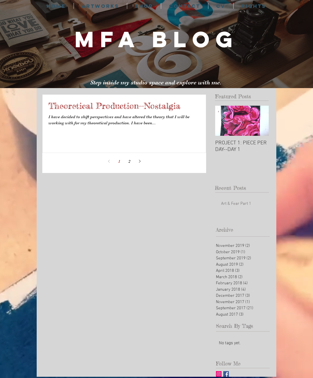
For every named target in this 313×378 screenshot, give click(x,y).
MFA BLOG (157, 39)
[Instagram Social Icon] (219, 374)
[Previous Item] (223, 121)
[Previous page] (108, 161)
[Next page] (139, 161)
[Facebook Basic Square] (226, 374)
